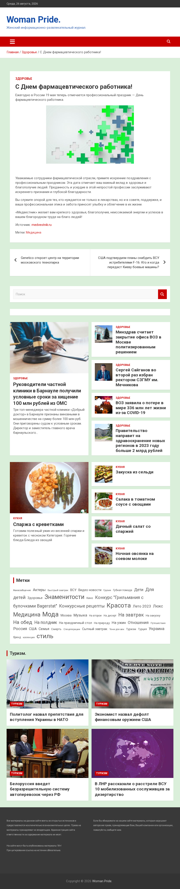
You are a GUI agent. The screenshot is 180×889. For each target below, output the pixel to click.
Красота (119, 605)
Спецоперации (71, 629)
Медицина (33, 232)
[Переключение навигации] (12, 42)
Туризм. (18, 653)
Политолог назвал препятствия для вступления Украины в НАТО (46, 717)
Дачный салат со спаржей (133, 529)
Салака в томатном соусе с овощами (135, 502)
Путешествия (158, 623)
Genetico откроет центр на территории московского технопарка (50, 260)
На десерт (110, 615)
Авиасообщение (22, 590)
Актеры (39, 590)
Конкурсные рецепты (82, 606)
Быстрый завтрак (58, 590)
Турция (142, 629)
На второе (95, 615)
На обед (22, 622)
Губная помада (122, 590)
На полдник (45, 622)
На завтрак (131, 615)
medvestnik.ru (42, 225)
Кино (89, 598)
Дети (138, 589)
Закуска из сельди (134, 472)
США (33, 629)
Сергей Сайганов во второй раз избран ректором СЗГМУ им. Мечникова (137, 377)
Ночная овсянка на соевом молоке (135, 556)
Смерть (56, 629)
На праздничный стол (75, 623)
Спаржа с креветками (38, 524)
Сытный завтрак (94, 629)
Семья (44, 629)
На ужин (119, 622)
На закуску (153, 615)
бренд (17, 637)
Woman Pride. (34, 19)
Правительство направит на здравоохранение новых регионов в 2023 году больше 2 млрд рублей (140, 440)
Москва (66, 615)
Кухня (17, 518)
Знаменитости (65, 596)
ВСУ (73, 590)
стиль (45, 636)
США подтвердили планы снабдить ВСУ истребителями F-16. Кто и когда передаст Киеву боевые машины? (128, 262)
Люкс (158, 606)
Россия (20, 628)
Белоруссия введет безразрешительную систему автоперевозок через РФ (40, 789)
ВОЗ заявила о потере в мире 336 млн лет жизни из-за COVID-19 (141, 407)
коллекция (29, 637)
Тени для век (116, 629)
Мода (50, 614)
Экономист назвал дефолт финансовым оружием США (123, 717)
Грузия (107, 590)
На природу (102, 623)
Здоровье (23, 78)
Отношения (138, 622)
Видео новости (89, 590)
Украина (156, 628)
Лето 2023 (142, 606)
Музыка (80, 615)
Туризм (131, 629)
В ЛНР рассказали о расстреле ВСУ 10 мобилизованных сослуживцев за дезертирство (132, 789)
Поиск (162, 294)
